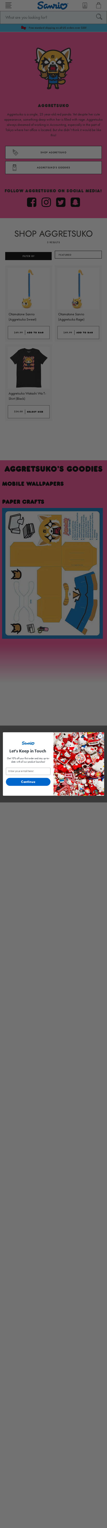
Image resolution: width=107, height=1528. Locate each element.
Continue (28, 782)
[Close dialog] (100, 736)
